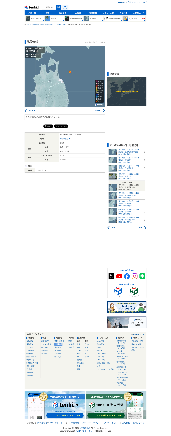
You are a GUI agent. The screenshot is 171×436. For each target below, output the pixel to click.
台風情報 (57, 353)
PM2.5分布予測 (32, 363)
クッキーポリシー (111, 423)
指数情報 (93, 13)
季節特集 (123, 13)
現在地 (65, 8)
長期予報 (29, 353)
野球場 (99, 350)
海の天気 (100, 344)
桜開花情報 (121, 347)
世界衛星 (71, 347)
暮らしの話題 (136, 344)
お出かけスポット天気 (105, 369)
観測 (47, 13)
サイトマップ (135, 2)
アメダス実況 (46, 344)
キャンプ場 (101, 360)
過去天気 (44, 350)
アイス (87, 353)
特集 (133, 350)
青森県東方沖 (65, 139)
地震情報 (59, 344)
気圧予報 (29, 347)
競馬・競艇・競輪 (103, 363)
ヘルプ (144, 2)
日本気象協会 (41, 423)
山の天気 (100, 341)
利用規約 (75, 423)
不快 (86, 347)
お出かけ (80, 350)
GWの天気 (121, 352)
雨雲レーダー (31, 357)
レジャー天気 (108, 13)
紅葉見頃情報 (121, 368)
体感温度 (80, 363)
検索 (58, 7)
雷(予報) (29, 369)
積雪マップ (30, 360)
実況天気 (44, 347)
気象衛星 (71, 344)
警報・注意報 (59, 341)
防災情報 (62, 13)
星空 (78, 353)
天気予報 (32, 13)
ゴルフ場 (100, 357)
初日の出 (121, 384)
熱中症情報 (121, 363)
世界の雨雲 (30, 366)
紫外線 (79, 360)
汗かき (87, 344)
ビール (87, 357)
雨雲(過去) (45, 341)
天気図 (78, 13)
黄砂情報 (29, 375)
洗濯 (78, 344)
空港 (99, 347)
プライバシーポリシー (91, 423)
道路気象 (29, 372)
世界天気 (29, 344)
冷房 (86, 350)
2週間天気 (30, 350)
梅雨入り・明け (122, 358)
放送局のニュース (137, 347)
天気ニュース (138, 13)
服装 (78, 347)
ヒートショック (122, 373)
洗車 (78, 366)
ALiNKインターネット (57, 423)
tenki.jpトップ (123, 2)
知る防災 (57, 357)
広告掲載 (126, 423)
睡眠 (78, 369)
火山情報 (57, 350)
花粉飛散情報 (121, 342)
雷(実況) (44, 353)
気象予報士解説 (137, 341)
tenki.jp (33, 8)
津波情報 (57, 347)
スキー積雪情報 (122, 379)
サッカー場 (101, 353)
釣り (99, 366)
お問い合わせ (138, 423)
